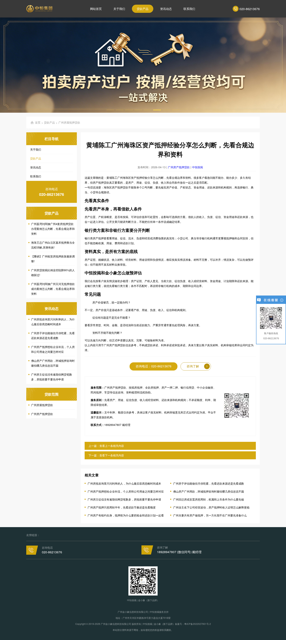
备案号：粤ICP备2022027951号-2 (193, 623)
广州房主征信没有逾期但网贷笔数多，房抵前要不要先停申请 (51, 376)
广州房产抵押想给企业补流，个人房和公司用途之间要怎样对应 (53, 349)
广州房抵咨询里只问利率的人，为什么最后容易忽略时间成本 (53, 321)
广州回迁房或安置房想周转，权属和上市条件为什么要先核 (208, 499)
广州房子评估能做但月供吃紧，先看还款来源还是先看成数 (53, 335)
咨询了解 (193, 366)
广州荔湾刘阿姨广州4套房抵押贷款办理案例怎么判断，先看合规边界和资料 (53, 228)
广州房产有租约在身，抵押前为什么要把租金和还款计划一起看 (126, 515)
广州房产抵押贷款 (42, 414)
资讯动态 (166, 9)
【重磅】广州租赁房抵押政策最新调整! (53, 258)
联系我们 (189, 9)
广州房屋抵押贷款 (42, 405)
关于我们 (119, 9)
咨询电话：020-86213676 (153, 366)
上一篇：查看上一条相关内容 (106, 446)
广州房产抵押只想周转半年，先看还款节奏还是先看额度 (122, 507)
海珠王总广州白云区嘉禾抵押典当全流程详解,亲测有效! (53, 245)
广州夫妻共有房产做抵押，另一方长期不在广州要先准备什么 (210, 515)
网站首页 (96, 9)
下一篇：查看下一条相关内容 (106, 455)
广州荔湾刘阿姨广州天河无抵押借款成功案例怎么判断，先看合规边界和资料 (53, 289)
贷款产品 (142, 9)
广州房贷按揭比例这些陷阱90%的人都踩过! (53, 272)
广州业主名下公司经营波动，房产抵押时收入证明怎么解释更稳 (211, 507)
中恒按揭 (197, 167)
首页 (37, 122)
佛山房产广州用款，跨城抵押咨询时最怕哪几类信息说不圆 (53, 363)
